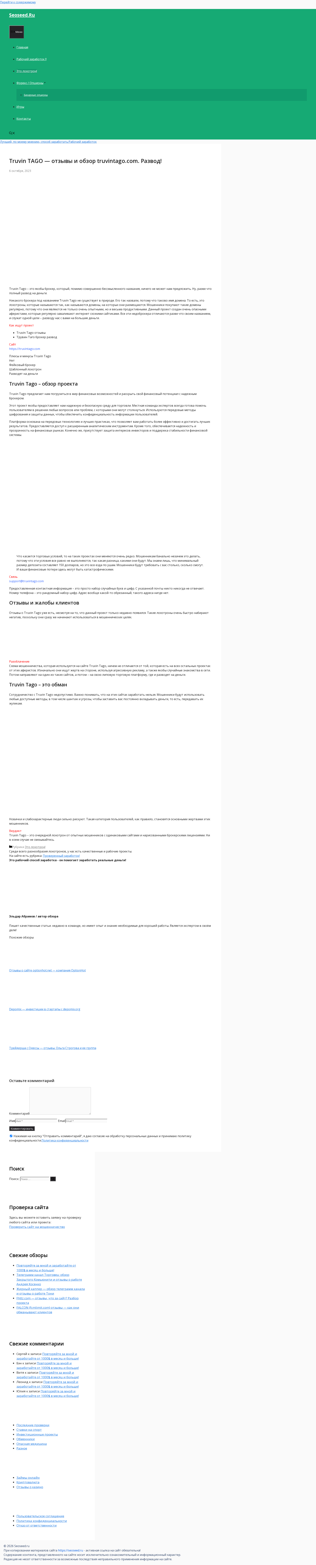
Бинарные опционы (36, 95)
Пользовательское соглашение (40, 1516)
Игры (20, 107)
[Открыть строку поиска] (12, 133)
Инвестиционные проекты (37, 1434)
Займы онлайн (28, 1477)
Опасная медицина (31, 1444)
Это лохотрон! (26, 71)
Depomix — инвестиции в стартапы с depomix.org (44, 1009)
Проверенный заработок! (61, 856)
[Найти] (53, 1178)
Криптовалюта (28, 1482)
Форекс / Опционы (29, 83)
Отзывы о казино (29, 1487)
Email (61, 1121)
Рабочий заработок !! (31, 59)
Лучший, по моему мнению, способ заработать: (34, 142)
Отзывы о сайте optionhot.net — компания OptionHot (47, 970)
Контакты (23, 119)
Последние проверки (32, 1425)
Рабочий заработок (83, 142)
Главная (22, 47)
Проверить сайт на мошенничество (37, 1227)
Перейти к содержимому (18, 2)
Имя (12, 1121)
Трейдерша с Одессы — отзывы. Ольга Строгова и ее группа (52, 1048)
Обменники (25, 1439)
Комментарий (19, 1114)
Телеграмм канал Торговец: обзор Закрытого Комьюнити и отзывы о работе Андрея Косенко (49, 1279)
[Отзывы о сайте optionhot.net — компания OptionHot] (28, 966)
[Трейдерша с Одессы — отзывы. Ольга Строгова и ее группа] (28, 1044)
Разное (21, 1448)
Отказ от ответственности (36, 1525)
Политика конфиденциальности (65, 1140)
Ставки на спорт (29, 1430)
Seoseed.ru (22, 15)
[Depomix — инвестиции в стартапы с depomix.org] (28, 1005)
